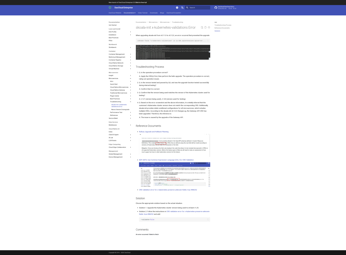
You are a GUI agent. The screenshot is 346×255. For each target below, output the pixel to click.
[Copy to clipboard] (208, 40)
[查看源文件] (202, 27)
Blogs (162, 13)
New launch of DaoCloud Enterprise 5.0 (128, 2)
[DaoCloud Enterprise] (110, 7)
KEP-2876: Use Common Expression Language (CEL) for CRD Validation (166, 160)
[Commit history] (209, 27)
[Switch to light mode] (177, 7)
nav (216, 22)
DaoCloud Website (115, 13)
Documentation (129, 13)
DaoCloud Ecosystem (174, 13)
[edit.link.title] (205, 27)
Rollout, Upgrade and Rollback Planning (153, 132)
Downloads (154, 13)
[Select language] (182, 7)
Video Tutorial (142, 13)
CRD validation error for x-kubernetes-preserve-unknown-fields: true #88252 (168, 190)
